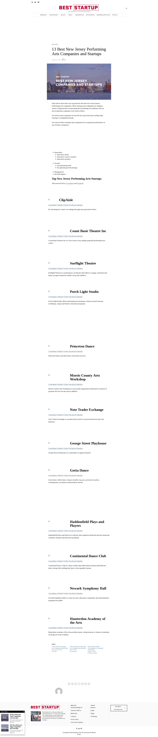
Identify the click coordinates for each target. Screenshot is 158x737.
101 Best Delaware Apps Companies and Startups (16, 726)
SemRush (80, 183)
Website (60, 205)
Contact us (73, 716)
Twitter (66, 205)
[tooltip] (32, 2)
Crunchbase (69, 183)
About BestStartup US (76, 707)
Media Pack (74, 713)
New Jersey (55, 44)
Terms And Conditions (77, 722)
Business (93, 707)
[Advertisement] (79, 29)
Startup (92, 713)
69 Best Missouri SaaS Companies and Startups (15, 716)
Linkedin (79, 205)
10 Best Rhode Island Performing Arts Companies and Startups (95, 648)
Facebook (72, 205)
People (92, 710)
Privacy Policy (75, 719)
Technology (94, 716)
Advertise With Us (76, 710)
